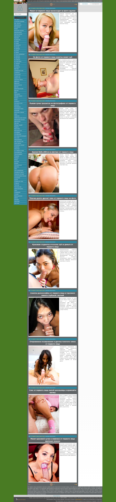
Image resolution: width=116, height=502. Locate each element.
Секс (15, 168)
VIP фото (16, 19)
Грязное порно (18, 79)
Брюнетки (17, 36)
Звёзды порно (18, 96)
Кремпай (16, 110)
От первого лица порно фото (37, 8)
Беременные (17, 25)
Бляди (16, 28)
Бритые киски (18, 34)
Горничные (17, 74)
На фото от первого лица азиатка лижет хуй (52, 57)
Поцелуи (16, 156)
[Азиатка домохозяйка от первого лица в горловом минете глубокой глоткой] (44, 317)
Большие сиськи (19, 30)
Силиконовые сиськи (20, 176)
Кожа (15, 99)
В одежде (17, 48)
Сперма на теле (18, 181)
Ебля (15, 92)
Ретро (16, 159)
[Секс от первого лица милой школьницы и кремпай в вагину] (44, 414)
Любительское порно (20, 117)
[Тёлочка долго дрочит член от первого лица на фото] (44, 220)
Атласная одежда (19, 21)
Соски (16, 179)
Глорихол (17, 72)
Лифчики (16, 116)
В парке (16, 52)
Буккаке (16, 37)
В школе (16, 65)
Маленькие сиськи (19, 119)
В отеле (16, 50)
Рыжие (16, 163)
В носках (16, 46)
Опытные (16, 148)
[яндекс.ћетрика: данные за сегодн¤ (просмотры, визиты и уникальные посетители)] (21, 499)
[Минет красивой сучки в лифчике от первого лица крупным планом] (44, 462)
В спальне (17, 59)
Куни (15, 114)
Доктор (16, 86)
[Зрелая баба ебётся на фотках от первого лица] (44, 173)
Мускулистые (18, 130)
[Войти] (20, 8)
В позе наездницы (19, 54)
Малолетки (17, 121)
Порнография (18, 154)
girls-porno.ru (79, 499)
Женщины (17, 94)
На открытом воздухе (20, 136)
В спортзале (17, 61)
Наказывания (18, 139)
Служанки (17, 177)
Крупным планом (19, 112)
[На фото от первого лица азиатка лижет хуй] (44, 78)
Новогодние (17, 143)
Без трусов (17, 23)
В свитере (17, 57)
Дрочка (16, 90)
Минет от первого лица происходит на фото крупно (53, 11)
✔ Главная (20, 17)
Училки (16, 194)
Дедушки (16, 83)
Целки (16, 197)
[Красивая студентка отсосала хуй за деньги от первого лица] (44, 268)
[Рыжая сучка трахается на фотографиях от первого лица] (44, 127)
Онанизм (16, 147)
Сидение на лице (19, 174)
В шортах (17, 67)
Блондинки (17, 26)
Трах (15, 190)
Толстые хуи (17, 186)
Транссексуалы (18, 188)
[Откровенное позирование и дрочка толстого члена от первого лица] (44, 365)
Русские (16, 161)
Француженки (18, 196)
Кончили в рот (18, 103)
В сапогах (17, 56)
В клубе (16, 41)
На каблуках (17, 134)
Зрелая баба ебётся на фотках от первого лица (52, 152)
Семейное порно (19, 172)
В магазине (17, 45)
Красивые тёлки (18, 108)
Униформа (17, 192)
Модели (16, 126)
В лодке (16, 43)
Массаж (16, 123)
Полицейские (18, 152)
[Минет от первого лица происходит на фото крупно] (44, 32)
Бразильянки (18, 32)
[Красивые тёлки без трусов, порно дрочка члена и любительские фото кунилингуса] (20, 2)
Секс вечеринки (18, 170)
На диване (17, 132)
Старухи (16, 183)
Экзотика (16, 201)
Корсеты (16, 105)
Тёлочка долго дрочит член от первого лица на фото (52, 198)
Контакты (56, 496)
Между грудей (18, 125)
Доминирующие (18, 88)
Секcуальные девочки (18, 166)
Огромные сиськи (19, 145)
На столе (16, 137)
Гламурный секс (18, 70)
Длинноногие (18, 85)
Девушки (16, 81)
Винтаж (16, 68)
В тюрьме (17, 63)
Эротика (16, 203)
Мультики (17, 128)
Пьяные (16, 157)
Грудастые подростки (17, 77)
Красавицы (17, 106)
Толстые (16, 185)
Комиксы (16, 101)
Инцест (16, 97)
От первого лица (19, 150)
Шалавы (16, 199)
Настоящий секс (18, 141)
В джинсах (17, 39)
